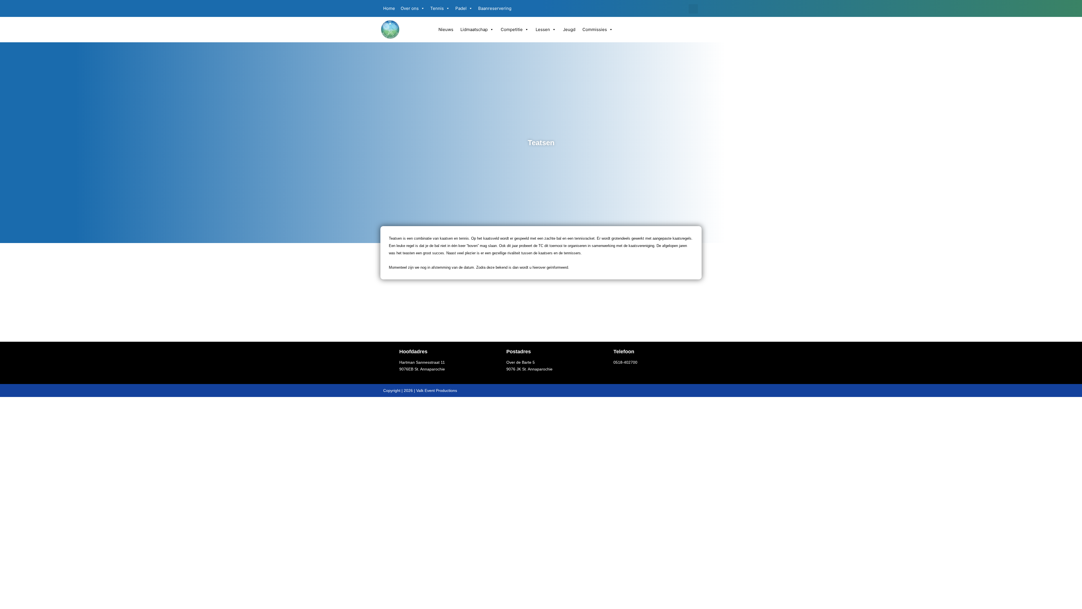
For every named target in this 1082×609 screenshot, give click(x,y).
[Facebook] (674, 8)
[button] (693, 9)
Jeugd (569, 29)
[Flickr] (683, 8)
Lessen (543, 29)
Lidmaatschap (474, 29)
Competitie (512, 29)
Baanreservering (494, 8)
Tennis (437, 8)
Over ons (410, 8)
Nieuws (445, 29)
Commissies (594, 29)
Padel (461, 8)
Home (389, 8)
